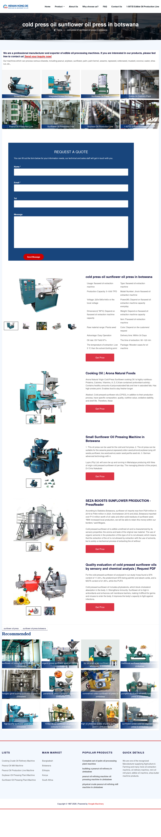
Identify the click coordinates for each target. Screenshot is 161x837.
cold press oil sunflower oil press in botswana (87, 29)
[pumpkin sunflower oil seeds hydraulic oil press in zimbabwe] (139, 684)
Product (59, 6)
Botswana (46, 765)
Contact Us (116, 6)
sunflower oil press (11, 628)
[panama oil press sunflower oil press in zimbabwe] (61, 684)
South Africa (47, 779)
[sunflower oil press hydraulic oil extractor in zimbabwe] (21, 654)
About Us (73, 6)
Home (47, 6)
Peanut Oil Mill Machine (12, 765)
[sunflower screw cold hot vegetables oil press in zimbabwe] (139, 714)
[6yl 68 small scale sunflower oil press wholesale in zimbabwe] (100, 654)
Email (17, 182)
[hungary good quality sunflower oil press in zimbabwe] (21, 684)
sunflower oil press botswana (34, 628)
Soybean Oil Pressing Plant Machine (18, 775)
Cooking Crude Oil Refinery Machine (18, 760)
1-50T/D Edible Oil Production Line (142, 6)
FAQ (105, 6)
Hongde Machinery (96, 803)
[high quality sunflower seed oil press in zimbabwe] (21, 714)
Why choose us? (90, 6)
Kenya (45, 775)
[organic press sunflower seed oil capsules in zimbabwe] (61, 654)
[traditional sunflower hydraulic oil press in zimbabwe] (139, 654)
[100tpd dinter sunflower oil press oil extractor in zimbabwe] (61, 714)
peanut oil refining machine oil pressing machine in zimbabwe (97, 778)
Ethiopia (46, 770)
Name (17, 166)
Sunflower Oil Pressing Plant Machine (19, 779)
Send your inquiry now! (38, 56)
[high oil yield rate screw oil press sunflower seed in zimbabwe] (100, 714)
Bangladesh (47, 760)
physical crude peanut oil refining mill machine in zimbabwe (100, 786)
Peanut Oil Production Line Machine (18, 770)
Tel (15, 198)
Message (18, 214)
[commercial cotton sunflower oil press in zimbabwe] (100, 684)
